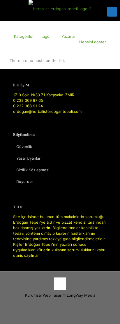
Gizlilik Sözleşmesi (32, 170)
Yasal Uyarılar (28, 158)
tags (45, 36)
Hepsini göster (92, 42)
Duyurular (25, 181)
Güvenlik (24, 146)
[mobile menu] (112, 12)
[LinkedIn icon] (66, 303)
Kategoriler (24, 36)
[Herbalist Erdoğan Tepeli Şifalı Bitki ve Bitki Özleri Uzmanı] (60, 8)
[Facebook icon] (54, 303)
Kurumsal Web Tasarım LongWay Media (60, 295)
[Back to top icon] (60, 283)
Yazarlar (68, 36)
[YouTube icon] (60, 303)
